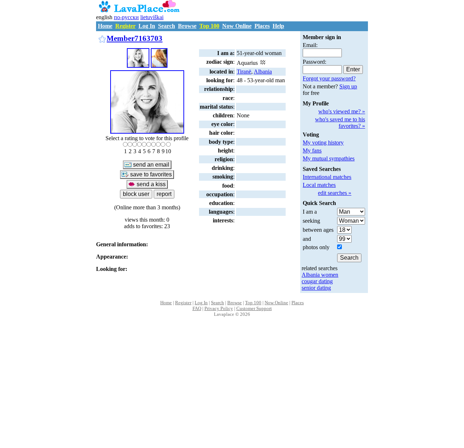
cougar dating (317, 281)
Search (166, 26)
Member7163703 (134, 38)
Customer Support (254, 308)
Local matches (319, 185)
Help (278, 26)
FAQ (196, 308)
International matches (327, 177)
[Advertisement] (232, 390)
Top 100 (209, 26)
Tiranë (244, 71)
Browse (187, 26)
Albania (263, 71)
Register (125, 26)
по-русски (126, 17)
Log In (146, 26)
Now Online (237, 26)
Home (105, 26)
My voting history (323, 142)
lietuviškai (151, 17)
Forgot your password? (329, 78)
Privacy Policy (218, 308)
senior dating (316, 288)
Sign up (348, 86)
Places (262, 26)
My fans (312, 150)
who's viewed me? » (341, 111)
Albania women (320, 275)
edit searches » (334, 193)
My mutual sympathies (329, 158)
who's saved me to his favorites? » (340, 122)
